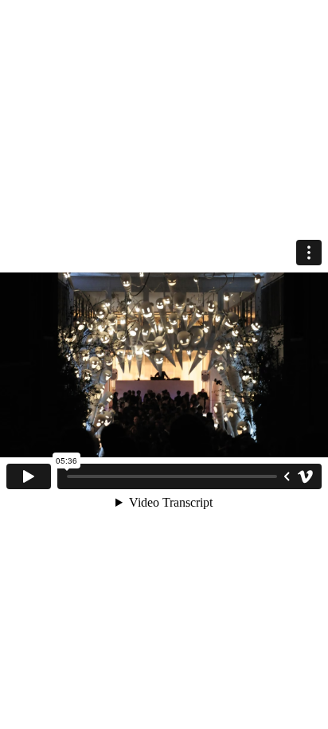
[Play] (28, 476)
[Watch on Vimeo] (305, 476)
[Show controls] (286, 476)
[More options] (309, 252)
